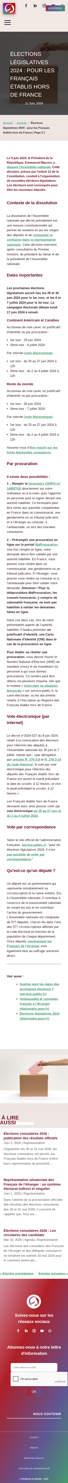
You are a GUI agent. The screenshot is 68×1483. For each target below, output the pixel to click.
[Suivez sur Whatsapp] (50, 1331)
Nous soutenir (47, 1414)
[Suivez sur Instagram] (44, 5)
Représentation (34, 1143)
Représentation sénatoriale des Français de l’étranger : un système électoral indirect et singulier (32, 1184)
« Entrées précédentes (16, 1273)
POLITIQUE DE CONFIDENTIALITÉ (34, 1469)
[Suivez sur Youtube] (42, 1331)
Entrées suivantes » (53, 1273)
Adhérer (55, 8)
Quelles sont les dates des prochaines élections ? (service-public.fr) (39, 989)
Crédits (34, 1448)
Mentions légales (34, 1458)
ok (34, 1392)
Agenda (29, 1240)
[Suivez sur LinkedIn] (35, 5)
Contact (34, 1437)
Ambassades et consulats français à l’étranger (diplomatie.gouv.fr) (39, 1004)
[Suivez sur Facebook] (26, 5)
